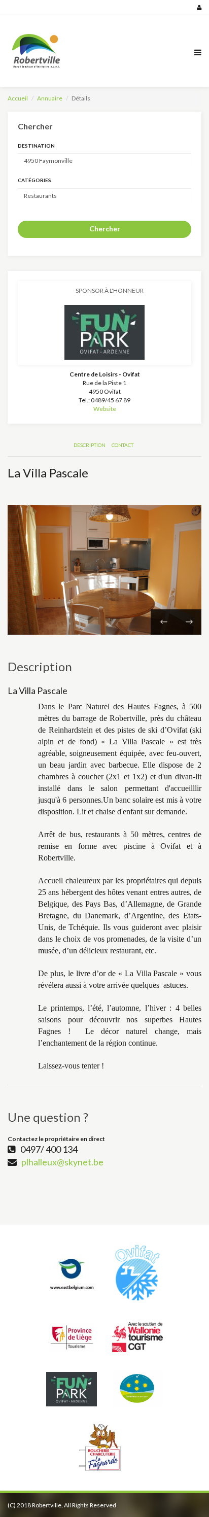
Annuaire (49, 98)
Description (90, 445)
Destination (36, 146)
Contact (122, 445)
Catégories (34, 180)
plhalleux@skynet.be (62, 1161)
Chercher (104, 228)
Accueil (18, 98)
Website (104, 408)
